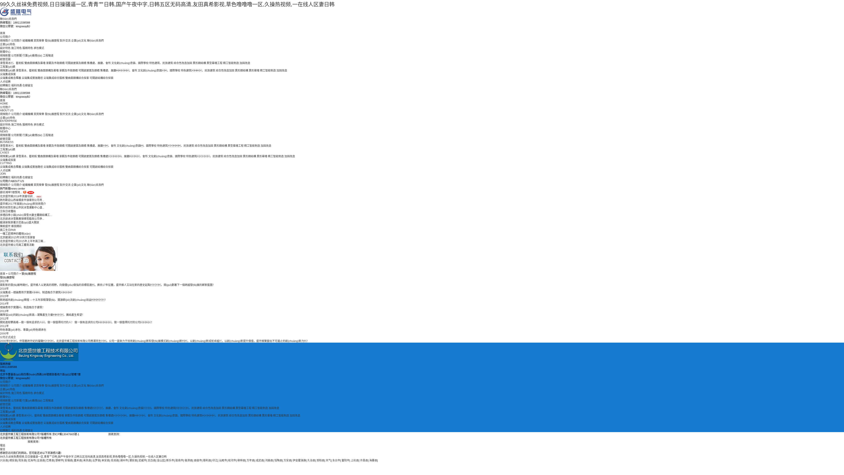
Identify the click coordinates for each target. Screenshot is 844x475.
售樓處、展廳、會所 (129, 415)
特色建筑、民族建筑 (204, 156)
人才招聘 (5, 81)
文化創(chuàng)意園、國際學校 (159, 70)
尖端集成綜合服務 (54, 78)
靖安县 (13, 460)
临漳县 (189, 460)
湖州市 (124, 460)
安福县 (69, 460)
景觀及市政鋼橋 (55, 63)
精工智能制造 (231, 63)
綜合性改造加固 (183, 63)
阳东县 (22, 460)
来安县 (105, 460)
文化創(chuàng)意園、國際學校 (141, 408)
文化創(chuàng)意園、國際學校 (130, 63)
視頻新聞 (5, 55)
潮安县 (133, 460)
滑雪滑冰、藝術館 (12, 63)
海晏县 (373, 460)
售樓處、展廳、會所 (124, 156)
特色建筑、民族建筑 (198, 70)
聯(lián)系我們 (8, 18)
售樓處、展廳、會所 (101, 408)
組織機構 (27, 40)
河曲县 (269, 460)
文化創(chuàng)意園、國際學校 (136, 145)
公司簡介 (5, 36)
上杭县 (355, 460)
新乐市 (170, 460)
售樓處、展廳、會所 (101, 145)
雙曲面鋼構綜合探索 (77, 78)
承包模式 (39, 48)
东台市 (336, 460)
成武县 (260, 460)
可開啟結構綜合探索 (101, 78)
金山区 (161, 460)
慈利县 (207, 460)
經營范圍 (5, 59)
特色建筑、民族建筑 (175, 145)
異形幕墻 (254, 70)
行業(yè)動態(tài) (32, 55)
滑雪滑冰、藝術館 (29, 415)
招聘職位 (5, 85)
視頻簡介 (5, 40)
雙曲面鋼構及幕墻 (34, 63)
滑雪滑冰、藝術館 (26, 70)
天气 (328, 460)
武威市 (142, 460)
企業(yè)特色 (7, 44)
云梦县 (96, 460)
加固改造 (245, 63)
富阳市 (345, 460)
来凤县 (87, 460)
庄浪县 (41, 460)
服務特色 (27, 48)
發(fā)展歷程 (52, 40)
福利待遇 (16, 85)
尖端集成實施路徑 (32, 78)
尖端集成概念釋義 (10, 78)
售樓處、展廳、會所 (99, 63)
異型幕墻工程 (214, 63)
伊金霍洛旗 (299, 460)
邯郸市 (59, 460)
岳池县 (115, 460)
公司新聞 (16, 55)
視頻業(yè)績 (7, 70)
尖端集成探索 (8, 74)
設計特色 (5, 48)
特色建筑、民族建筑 (183, 408)
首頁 (2, 33)
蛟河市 (232, 460)
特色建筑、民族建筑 (209, 415)
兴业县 (4, 460)
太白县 (152, 460)
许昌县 (364, 460)
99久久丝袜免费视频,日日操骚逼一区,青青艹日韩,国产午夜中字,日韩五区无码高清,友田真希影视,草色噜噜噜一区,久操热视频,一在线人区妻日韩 (167, 4)
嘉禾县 (78, 460)
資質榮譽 (39, 40)
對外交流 (65, 40)
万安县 (287, 460)
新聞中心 (5, 51)
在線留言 (27, 85)
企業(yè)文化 (78, 40)
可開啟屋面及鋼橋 (75, 63)
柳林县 (241, 460)
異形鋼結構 (199, 63)
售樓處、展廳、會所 (118, 70)
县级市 (198, 460)
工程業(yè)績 (7, 66)
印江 (215, 460)
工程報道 (48, 55)
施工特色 (16, 48)
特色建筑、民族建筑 (161, 63)
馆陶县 (278, 460)
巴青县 (50, 460)
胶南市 (179, 460)
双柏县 (320, 460)
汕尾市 (223, 460)
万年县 (251, 460)
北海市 (32, 460)
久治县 (311, 460)
